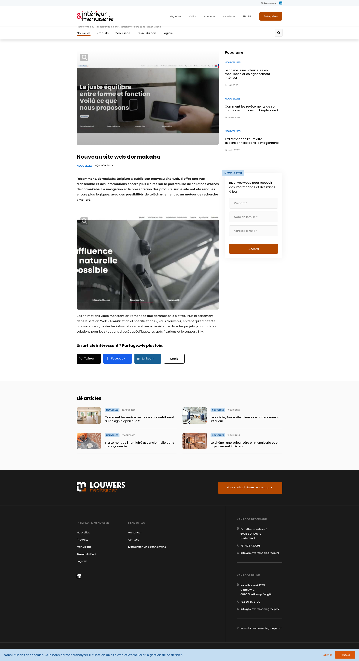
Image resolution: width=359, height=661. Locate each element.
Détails (327, 655)
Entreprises (271, 16)
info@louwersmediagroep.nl (259, 553)
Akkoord (345, 655)
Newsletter (229, 16)
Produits (102, 33)
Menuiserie (122, 33)
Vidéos (193, 16)
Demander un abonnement (147, 546)
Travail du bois (146, 33)
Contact (133, 539)
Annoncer (209, 16)
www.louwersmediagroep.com (261, 628)
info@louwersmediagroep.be (260, 609)
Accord (253, 249)
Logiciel (168, 33)
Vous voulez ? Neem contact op (248, 487)
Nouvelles (83, 33)
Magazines (175, 16)
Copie (174, 358)
